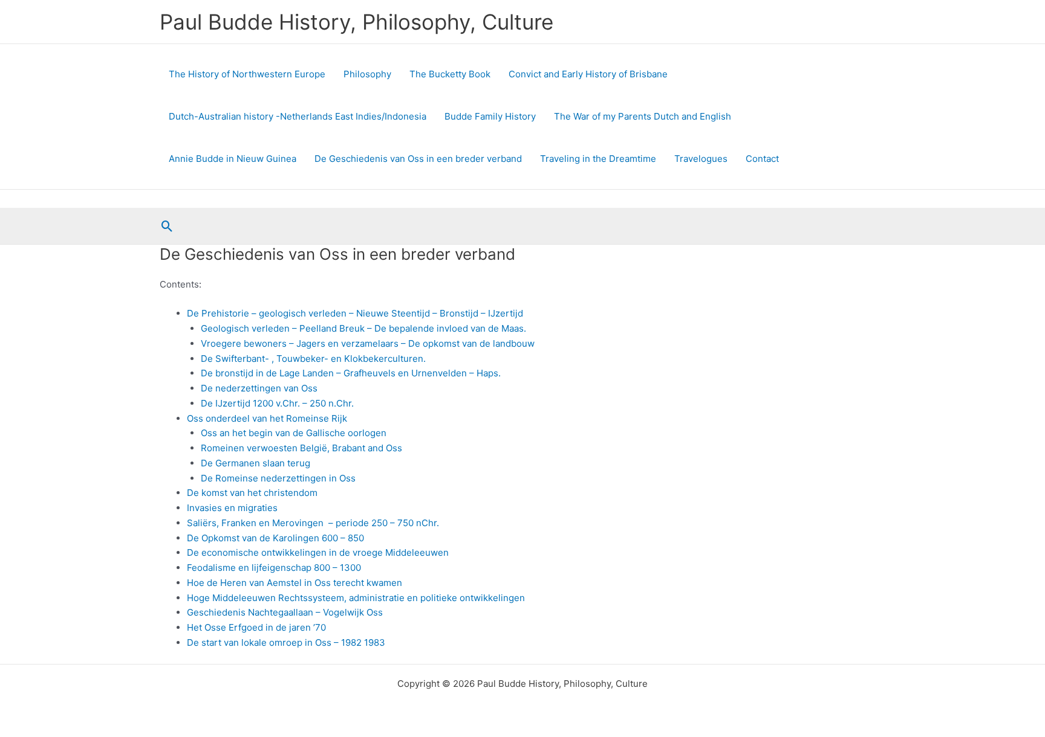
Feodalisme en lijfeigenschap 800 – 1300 (274, 567)
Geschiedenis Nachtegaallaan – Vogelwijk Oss (285, 612)
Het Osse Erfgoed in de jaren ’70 (256, 627)
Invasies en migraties (232, 507)
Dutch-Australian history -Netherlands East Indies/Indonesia (297, 116)
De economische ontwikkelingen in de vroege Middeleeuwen (318, 552)
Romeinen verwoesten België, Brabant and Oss (301, 448)
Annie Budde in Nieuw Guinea (232, 158)
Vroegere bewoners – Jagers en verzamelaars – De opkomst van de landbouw (368, 343)
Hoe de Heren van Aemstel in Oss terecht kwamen (294, 582)
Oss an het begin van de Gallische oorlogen (293, 433)
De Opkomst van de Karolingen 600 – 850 (275, 538)
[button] (167, 226)
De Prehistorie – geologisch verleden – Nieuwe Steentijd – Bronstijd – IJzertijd (355, 313)
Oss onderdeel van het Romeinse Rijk (267, 418)
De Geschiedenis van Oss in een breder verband (418, 158)
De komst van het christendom (252, 492)
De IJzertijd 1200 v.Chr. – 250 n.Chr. (277, 403)
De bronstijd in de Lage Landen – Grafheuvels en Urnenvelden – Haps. (351, 373)
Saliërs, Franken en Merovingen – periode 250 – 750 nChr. (313, 523)
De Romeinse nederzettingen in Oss (278, 478)
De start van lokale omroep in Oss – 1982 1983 (286, 642)
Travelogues (701, 158)
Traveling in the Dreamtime (598, 158)
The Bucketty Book (449, 74)
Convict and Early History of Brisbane (588, 74)
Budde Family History (490, 116)
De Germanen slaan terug (255, 463)
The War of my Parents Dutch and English (642, 116)
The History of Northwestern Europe (247, 74)
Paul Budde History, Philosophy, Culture (356, 21)
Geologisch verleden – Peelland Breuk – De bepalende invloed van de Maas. (363, 328)
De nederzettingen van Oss (259, 388)
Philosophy (367, 74)
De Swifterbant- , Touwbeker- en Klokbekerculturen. (313, 358)
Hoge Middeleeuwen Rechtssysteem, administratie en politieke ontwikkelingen (356, 597)
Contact (762, 158)
